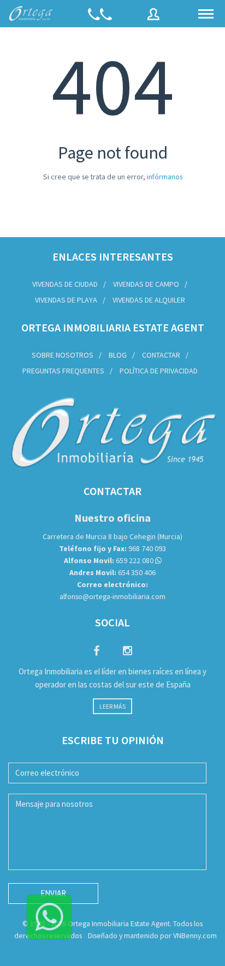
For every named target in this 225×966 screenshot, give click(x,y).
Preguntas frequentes (63, 371)
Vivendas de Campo (146, 284)
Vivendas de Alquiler (148, 300)
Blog (118, 355)
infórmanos (164, 177)
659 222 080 (108, 560)
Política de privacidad (159, 371)
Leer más (112, 706)
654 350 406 (112, 572)
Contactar (161, 355)
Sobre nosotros (62, 355)
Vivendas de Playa (66, 300)
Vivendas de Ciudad (65, 284)
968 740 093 (112, 548)
